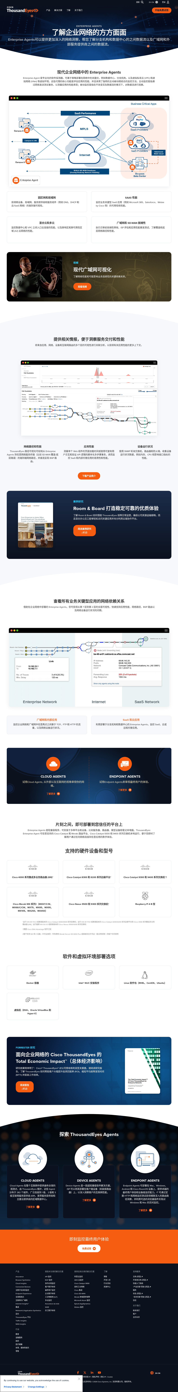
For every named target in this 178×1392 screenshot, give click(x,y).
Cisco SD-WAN (79, 1294)
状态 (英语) (137, 1294)
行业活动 (107, 1283)
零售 (17, 1351)
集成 (17, 1307)
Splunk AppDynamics (82, 1304)
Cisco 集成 (78, 1290)
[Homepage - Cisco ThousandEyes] (25, 9)
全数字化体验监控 (22, 1290)
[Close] (79, 1378)
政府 (17, 1341)
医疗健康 (19, 1344)
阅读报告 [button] (24, 1087)
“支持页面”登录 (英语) (141, 1297)
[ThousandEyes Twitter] (84, 1372)
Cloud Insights (21, 1283)
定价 (17, 1314)
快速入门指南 (138, 1283)
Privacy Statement (13, 1387)
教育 (17, 1334)
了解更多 (87, 1200)
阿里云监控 (78, 1277)
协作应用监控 (50, 1283)
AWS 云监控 (78, 1280)
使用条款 (85, 1377)
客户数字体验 (50, 1287)
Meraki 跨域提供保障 (82, 1297)
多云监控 (48, 1300)
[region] (41, 1383)
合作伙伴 (136, 1317)
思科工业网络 (79, 1287)
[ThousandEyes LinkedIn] (92, 1372)
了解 (68, 10)
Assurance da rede (52, 1304)
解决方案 (58, 10)
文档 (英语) (137, 1277)
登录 (163, 2)
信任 (134, 1300)
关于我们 (78, 10)
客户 (134, 1314)
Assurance (20, 1277)
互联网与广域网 (21, 1300)
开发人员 (107, 1280)
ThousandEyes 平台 (23, 1317)
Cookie (110, 1377)
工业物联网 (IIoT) (51, 1297)
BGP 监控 (48, 1280)
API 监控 (48, 1277)
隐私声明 (95, 1377)
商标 (102, 1377)
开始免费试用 (161, 10)
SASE (47, 1307)
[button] (153, 2)
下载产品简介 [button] (89, 476)
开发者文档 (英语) (139, 1280)
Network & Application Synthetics (28, 1311)
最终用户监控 (50, 1290)
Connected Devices (23, 1287)
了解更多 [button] (51, 793)
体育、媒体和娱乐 (22, 1348)
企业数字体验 (50, 1294)
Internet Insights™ (22, 1304)
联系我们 (136, 1311)
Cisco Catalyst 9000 (81, 1283)
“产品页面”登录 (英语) (141, 1287)
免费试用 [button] (87, 1248)
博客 (105, 1277)
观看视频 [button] (82, 286)
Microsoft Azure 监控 (82, 1300)
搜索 (138, 2)
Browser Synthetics (23, 1280)
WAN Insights (21, 1324)
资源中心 (107, 1287)
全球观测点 (20, 1297)
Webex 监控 (78, 1307)
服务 (134, 1290)
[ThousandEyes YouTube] (99, 1372)
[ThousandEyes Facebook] (78, 1372)
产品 (48, 10)
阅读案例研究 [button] (84, 531)
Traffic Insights (21, 1321)
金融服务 (19, 1338)
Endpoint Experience (24, 1294)
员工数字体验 (50, 1311)
